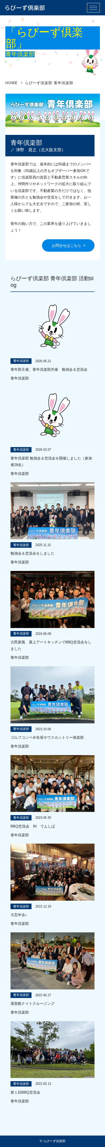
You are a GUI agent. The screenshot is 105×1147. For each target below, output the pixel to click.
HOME (11, 83)
